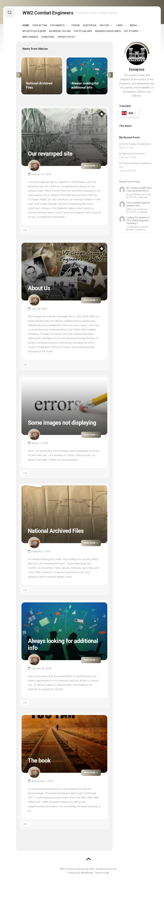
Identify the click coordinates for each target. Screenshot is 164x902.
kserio (131, 230)
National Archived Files (33, 59)
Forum (76, 25)
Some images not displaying (62, 422)
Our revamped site (50, 153)
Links (119, 25)
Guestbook (89, 25)
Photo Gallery (83, 31)
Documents (57, 25)
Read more (90, 166)
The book (39, 760)
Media (133, 25)
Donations (47, 37)
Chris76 (132, 197)
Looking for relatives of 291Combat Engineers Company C (138, 220)
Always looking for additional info (84, 59)
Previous (19, 75)
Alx (107, 872)
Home (25, 25)
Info (25, 230)
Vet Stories (131, 31)
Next (110, 75)
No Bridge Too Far (60, 31)
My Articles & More (34, 31)
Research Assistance (108, 31)
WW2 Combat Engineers (47, 13)
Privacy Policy (66, 37)
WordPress (87, 872)
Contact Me (39, 25)
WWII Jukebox (30, 37)
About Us (39, 288)
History (104, 25)
